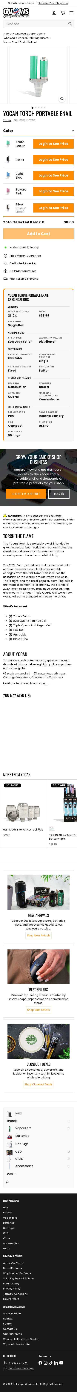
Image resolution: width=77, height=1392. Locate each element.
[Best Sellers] (38, 966)
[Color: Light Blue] (18, 749)
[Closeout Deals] (38, 1041)
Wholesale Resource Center (20, 1339)
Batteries (8, 1223)
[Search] (70, 24)
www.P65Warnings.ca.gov (22, 527)
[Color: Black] (11, 749)
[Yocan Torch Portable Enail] (23, 732)
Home (7, 33)
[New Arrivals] (38, 892)
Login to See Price (53, 143)
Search (7, 1323)
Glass (6, 1238)
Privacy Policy (11, 1288)
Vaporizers (10, 1218)
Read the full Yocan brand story (26, 683)
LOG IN (59, 494)
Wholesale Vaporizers (29, 33)
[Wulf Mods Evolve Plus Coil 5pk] (23, 809)
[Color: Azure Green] (5, 749)
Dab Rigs (8, 1228)
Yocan (25, 774)
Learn (6, 1248)
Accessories (11, 1243)
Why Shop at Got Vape (17, 1273)
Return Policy (11, 1283)
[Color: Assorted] (51, 828)
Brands (7, 1212)
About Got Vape (13, 1263)
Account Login (12, 1313)
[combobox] (38, 24)
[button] (8, 144)
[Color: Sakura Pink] (25, 749)
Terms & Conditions (15, 1294)
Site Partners (11, 1299)
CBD (5, 1233)
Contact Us (10, 1329)
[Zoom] (61, 98)
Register (8, 1318)
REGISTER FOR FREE (26, 494)
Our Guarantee (12, 1334)
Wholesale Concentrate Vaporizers (26, 38)
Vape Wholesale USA (16, 1344)
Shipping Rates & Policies (19, 1278)
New (6, 1207)
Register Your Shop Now (53, 3)
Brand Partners (12, 1268)
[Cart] (62, 12)
